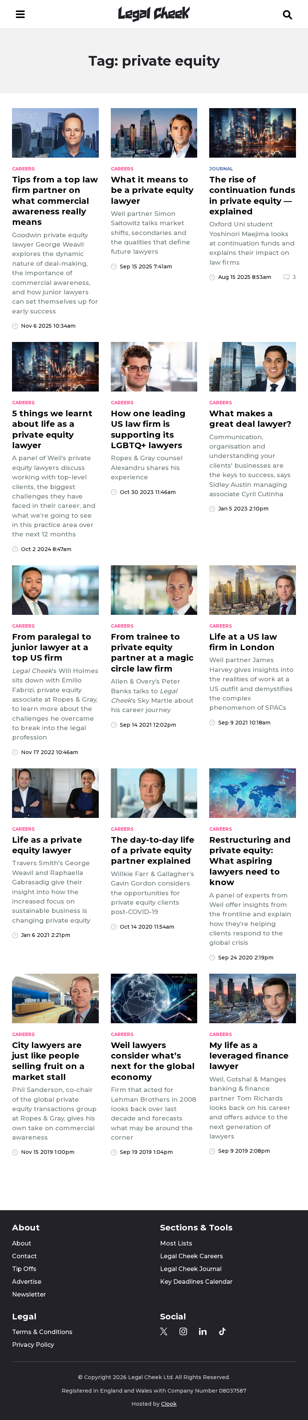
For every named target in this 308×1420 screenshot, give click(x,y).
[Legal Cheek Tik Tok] (222, 1331)
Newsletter (29, 1294)
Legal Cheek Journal (191, 1268)
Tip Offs (24, 1268)
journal (221, 169)
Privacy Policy (33, 1344)
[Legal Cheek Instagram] (183, 1331)
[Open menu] (20, 14)
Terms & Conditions (42, 1332)
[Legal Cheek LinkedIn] (203, 1331)
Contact (24, 1256)
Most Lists (176, 1243)
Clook (169, 1403)
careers (23, 169)
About (21, 1243)
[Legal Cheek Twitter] (164, 1331)
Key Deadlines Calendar (196, 1281)
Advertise (26, 1281)
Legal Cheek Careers (191, 1256)
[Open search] (287, 14)
